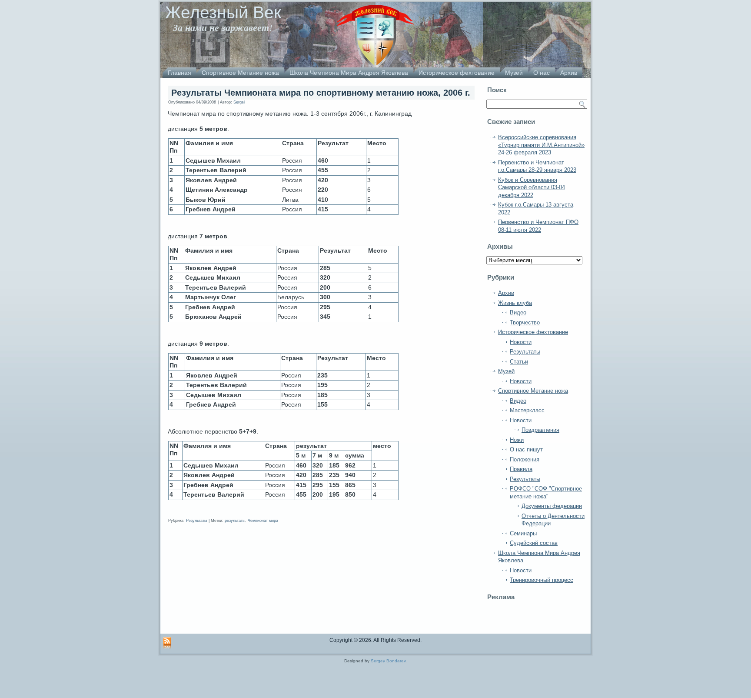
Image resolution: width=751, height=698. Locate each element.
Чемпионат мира (263, 520)
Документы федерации (552, 506)
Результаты (196, 520)
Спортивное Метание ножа (240, 72)
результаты (235, 520)
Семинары (523, 533)
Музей (514, 72)
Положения (524, 459)
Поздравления (540, 430)
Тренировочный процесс (541, 580)
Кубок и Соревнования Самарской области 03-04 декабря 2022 (531, 187)
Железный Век (223, 12)
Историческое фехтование (457, 72)
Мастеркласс (527, 410)
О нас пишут (526, 449)
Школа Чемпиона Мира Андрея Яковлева (348, 72)
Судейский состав (534, 543)
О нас (541, 72)
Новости (521, 342)
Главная (179, 72)
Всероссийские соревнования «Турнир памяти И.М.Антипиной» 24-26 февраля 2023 (541, 145)
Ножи (517, 440)
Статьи (519, 361)
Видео (518, 312)
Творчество (525, 322)
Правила (521, 469)
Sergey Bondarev (388, 660)
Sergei (239, 102)
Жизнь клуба (515, 303)
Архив (568, 72)
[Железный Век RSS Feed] (167, 643)
